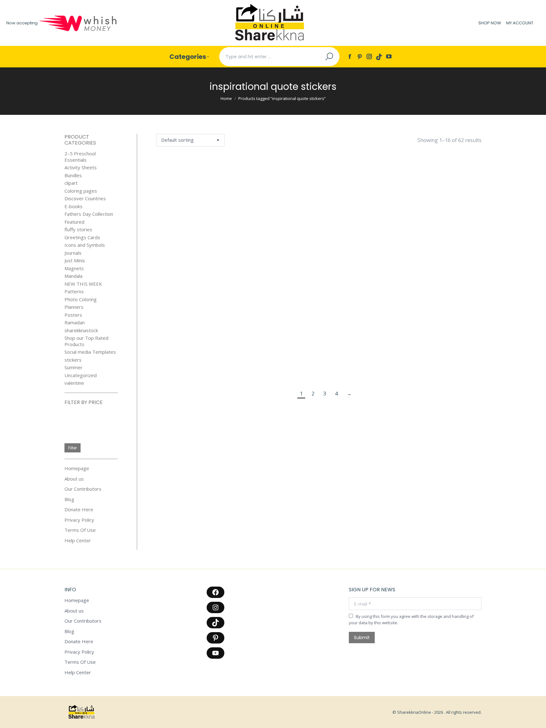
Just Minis (74, 261)
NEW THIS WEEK (83, 284)
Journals (73, 253)
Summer (73, 367)
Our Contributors (82, 489)
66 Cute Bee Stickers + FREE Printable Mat (291, 212)
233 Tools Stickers (235, 209)
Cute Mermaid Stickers (347, 369)
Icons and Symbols (84, 245)
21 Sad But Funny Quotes (179, 209)
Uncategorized (80, 375)
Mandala (73, 276)
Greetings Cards (82, 237)
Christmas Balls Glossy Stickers (179, 369)
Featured (74, 222)
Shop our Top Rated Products (86, 341)
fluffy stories (78, 230)
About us (74, 479)
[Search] (329, 56)
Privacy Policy (79, 520)
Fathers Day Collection (88, 214)
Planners (73, 307)
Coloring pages (80, 191)
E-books (73, 206)
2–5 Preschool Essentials (80, 157)
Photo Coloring (80, 299)
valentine (74, 383)
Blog (69, 499)
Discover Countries (85, 199)
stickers (73, 360)
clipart (71, 183)
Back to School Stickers (235, 292)
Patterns (74, 292)
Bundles (73, 175)
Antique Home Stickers (458, 209)
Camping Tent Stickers (458, 292)
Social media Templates (90, 352)
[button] (194, 194)
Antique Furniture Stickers (402, 212)
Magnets (74, 268)
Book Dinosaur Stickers (402, 292)
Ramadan (74, 323)
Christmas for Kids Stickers (291, 369)
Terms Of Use (80, 530)
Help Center (77, 541)
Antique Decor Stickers (346, 209)
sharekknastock (81, 330)
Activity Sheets (80, 168)
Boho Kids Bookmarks (346, 292)
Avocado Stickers (179, 292)
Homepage (76, 468)
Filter (72, 448)
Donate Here (78, 510)
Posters (73, 315)
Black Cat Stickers (291, 292)
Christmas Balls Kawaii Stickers (235, 369)
